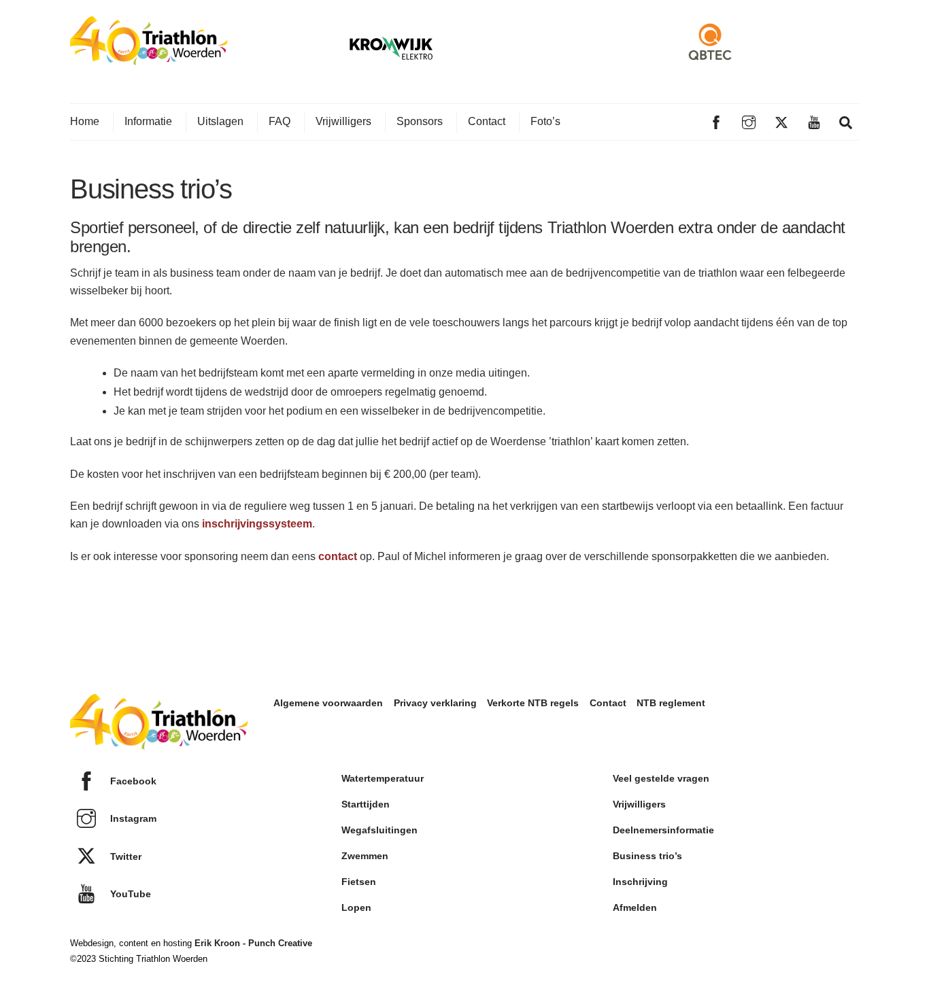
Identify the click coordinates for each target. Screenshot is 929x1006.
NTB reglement (671, 702)
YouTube (129, 893)
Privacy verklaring (435, 702)
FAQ (279, 121)
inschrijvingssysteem (257, 524)
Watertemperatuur (382, 778)
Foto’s (545, 121)
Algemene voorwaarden (328, 702)
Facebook (131, 781)
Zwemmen (364, 855)
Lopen (356, 907)
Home (84, 121)
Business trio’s (647, 855)
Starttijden (365, 804)
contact (337, 556)
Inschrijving (640, 881)
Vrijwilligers (343, 121)
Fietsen (358, 881)
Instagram (131, 818)
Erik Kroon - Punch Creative (253, 943)
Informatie (148, 121)
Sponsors (419, 121)
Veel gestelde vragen (661, 778)
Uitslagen (220, 121)
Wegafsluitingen (379, 830)
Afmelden (635, 907)
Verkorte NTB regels (533, 702)
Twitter (124, 856)
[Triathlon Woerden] (149, 58)
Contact (486, 121)
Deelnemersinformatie (663, 830)
